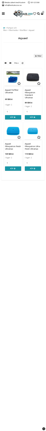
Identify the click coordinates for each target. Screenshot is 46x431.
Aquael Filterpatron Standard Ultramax (30, 94)
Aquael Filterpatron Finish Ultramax (13, 146)
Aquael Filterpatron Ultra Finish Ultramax (32, 146)
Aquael (31, 30)
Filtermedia (13, 30)
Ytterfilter (23, 30)
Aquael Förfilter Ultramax (12, 91)
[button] (34, 13)
